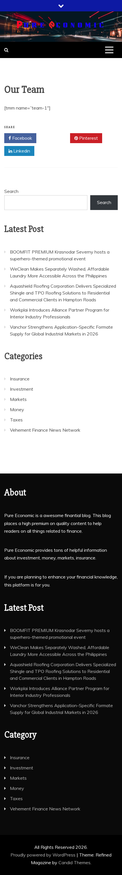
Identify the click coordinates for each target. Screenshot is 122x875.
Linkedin (21, 151)
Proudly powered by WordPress (43, 855)
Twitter (55, 138)
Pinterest (88, 138)
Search (11, 191)
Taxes (16, 420)
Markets (18, 399)
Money (17, 409)
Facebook (21, 138)
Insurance (20, 379)
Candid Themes (74, 862)
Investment (21, 389)
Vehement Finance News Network (45, 430)
